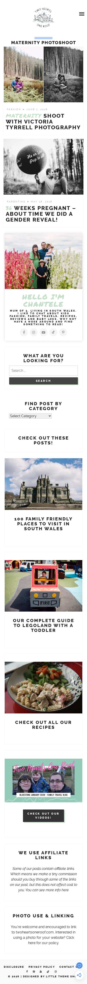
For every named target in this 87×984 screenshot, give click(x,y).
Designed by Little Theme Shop (51, 976)
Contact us (69, 967)
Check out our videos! (43, 815)
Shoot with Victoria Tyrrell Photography (43, 122)
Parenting (17, 201)
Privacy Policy (42, 967)
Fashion (15, 109)
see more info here (54, 890)
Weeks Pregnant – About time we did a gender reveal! (41, 214)
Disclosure (14, 967)
